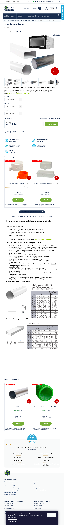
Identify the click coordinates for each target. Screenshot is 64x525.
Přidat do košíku (51, 124)
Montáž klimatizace (10, 481)
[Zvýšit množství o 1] (43, 123)
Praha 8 (43, 1)
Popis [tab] (14, 216)
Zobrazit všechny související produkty (32, 211)
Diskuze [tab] (49, 216)
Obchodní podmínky (10, 486)
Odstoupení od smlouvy (11, 490)
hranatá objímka (14, 266)
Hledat (39, 8)
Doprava (8, 1)
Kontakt (36, 481)
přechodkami (37, 250)
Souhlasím (52, 515)
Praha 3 (48, 1)
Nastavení (12, 521)
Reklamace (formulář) (10, 492)
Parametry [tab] (21, 216)
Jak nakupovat (8, 484)
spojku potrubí (37, 259)
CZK (52, 8)
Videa (35, 486)
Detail (18, 200)
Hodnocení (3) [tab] (40, 216)
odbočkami (28, 250)
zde (15, 517)
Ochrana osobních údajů (41, 490)
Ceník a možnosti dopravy (11, 488)
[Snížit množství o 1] (43, 125)
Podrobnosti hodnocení (23, 32)
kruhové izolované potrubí (37, 272)
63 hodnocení (32, 449)
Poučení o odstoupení (10, 494)
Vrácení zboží (16, 1)
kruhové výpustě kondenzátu (43, 277)
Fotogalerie (37, 488)
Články (35, 484)
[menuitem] (9, 16)
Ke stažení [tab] (30, 216)
